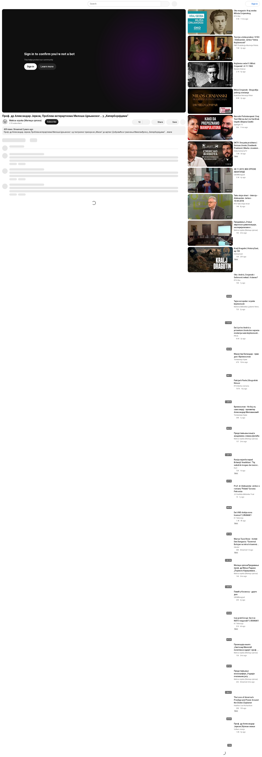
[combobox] (125, 3)
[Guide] (5, 3)
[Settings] (241, 3)
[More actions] (183, 122)
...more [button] (168, 132)
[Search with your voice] (174, 4)
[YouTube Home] (16, 4)
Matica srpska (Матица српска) (25, 120)
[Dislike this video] (146, 122)
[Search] (165, 4)
